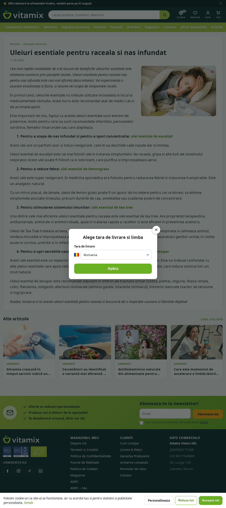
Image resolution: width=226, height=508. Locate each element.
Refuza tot (186, 500)
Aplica (113, 268)
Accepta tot (210, 500)
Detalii (28, 503)
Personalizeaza (159, 500)
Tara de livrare (84, 246)
